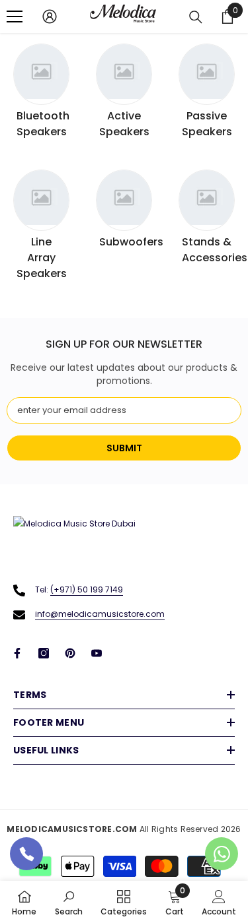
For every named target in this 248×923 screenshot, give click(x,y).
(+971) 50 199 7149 (86, 589)
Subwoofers (131, 241)
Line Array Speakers (42, 257)
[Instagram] (43, 653)
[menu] (14, 16)
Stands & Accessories (214, 249)
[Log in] (49, 16)
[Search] (196, 17)
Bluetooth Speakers (43, 123)
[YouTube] (96, 653)
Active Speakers (124, 123)
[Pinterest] (70, 653)
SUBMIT (124, 448)
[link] (69, 901)
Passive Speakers (207, 123)
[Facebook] (17, 653)
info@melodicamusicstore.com (100, 614)
